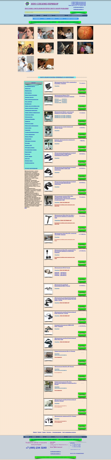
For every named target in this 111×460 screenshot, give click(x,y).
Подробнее (57, 130)
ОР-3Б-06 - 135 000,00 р (60, 272)
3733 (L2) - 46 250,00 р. (61, 99)
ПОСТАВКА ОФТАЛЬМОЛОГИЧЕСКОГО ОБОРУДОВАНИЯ (46, 8)
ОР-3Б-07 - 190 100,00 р (60, 274)
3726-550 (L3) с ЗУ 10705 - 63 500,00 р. (63, 116)
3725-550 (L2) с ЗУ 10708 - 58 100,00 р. (63, 117)
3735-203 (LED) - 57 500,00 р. (61, 102)
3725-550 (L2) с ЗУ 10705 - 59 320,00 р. (63, 115)
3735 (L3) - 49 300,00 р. (61, 101)
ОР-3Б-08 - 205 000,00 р (60, 275)
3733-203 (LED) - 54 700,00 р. (61, 100)
